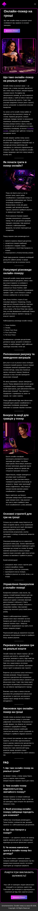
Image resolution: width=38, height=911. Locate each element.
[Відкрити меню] (35, 4)
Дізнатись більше (12, 31)
